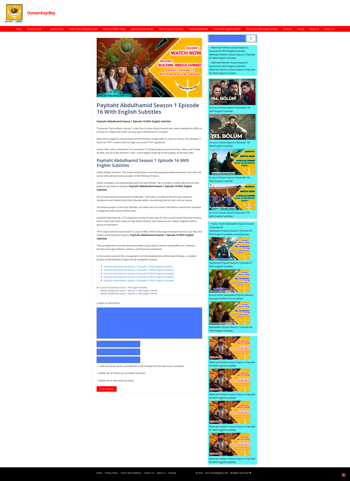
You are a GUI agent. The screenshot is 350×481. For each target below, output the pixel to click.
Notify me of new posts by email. (116, 380)
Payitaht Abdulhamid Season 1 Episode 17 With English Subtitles (139, 269)
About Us (314, 28)
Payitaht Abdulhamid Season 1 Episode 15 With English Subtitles (129, 290)
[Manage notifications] (343, 475)
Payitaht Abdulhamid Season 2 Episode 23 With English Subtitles (139, 280)
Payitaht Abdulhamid (198, 28)
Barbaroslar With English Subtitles (262, 28)
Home (19, 28)
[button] (44, 29)
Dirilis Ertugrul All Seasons (171, 28)
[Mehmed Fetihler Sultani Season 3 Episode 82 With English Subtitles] (232, 64)
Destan (300, 28)
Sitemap (172, 472)
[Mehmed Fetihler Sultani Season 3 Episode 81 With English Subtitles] (229, 413)
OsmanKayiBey (41, 12)
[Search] (251, 38)
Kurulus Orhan (57, 28)
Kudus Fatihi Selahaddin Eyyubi (83, 28)
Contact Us (329, 28)
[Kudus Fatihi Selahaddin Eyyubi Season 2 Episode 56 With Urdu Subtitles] (229, 281)
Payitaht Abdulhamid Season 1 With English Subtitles (123, 287)
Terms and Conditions (130, 472)
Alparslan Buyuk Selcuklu (142, 28)
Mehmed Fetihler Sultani (114, 28)
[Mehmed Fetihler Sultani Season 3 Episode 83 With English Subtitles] (232, 49)
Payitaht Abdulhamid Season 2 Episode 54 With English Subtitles (139, 276)
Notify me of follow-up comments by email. (122, 373)
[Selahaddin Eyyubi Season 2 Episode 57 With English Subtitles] (229, 249)
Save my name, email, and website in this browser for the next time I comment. (142, 366)
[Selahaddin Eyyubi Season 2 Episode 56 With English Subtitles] (229, 313)
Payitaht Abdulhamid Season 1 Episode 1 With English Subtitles (138, 266)
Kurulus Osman (34, 28)
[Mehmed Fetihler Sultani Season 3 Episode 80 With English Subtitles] (229, 445)
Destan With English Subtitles (227, 28)
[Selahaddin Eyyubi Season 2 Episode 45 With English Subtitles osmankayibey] (232, 225)
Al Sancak (287, 28)
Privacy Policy (111, 472)
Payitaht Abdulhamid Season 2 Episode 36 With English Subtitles (139, 273)
